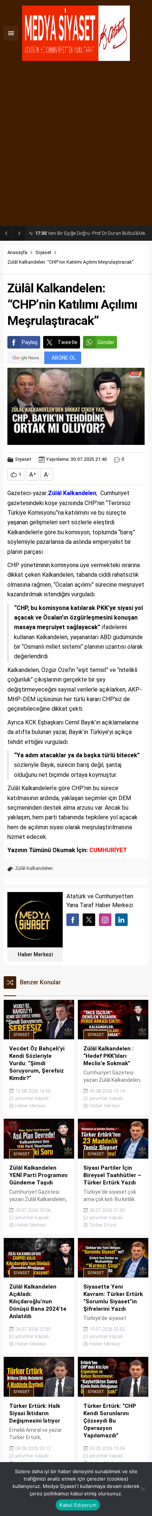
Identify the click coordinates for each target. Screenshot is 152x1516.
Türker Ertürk (103, 1225)
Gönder (105, 342)
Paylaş (30, 342)
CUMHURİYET (108, 850)
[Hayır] (142, 1489)
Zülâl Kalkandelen (34, 868)
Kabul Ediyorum (77, 1505)
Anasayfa (17, 252)
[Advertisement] (76, 146)
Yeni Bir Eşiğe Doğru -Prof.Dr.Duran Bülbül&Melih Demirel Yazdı (91, 233)
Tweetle (67, 342)
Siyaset (43, 252)
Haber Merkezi (35, 954)
